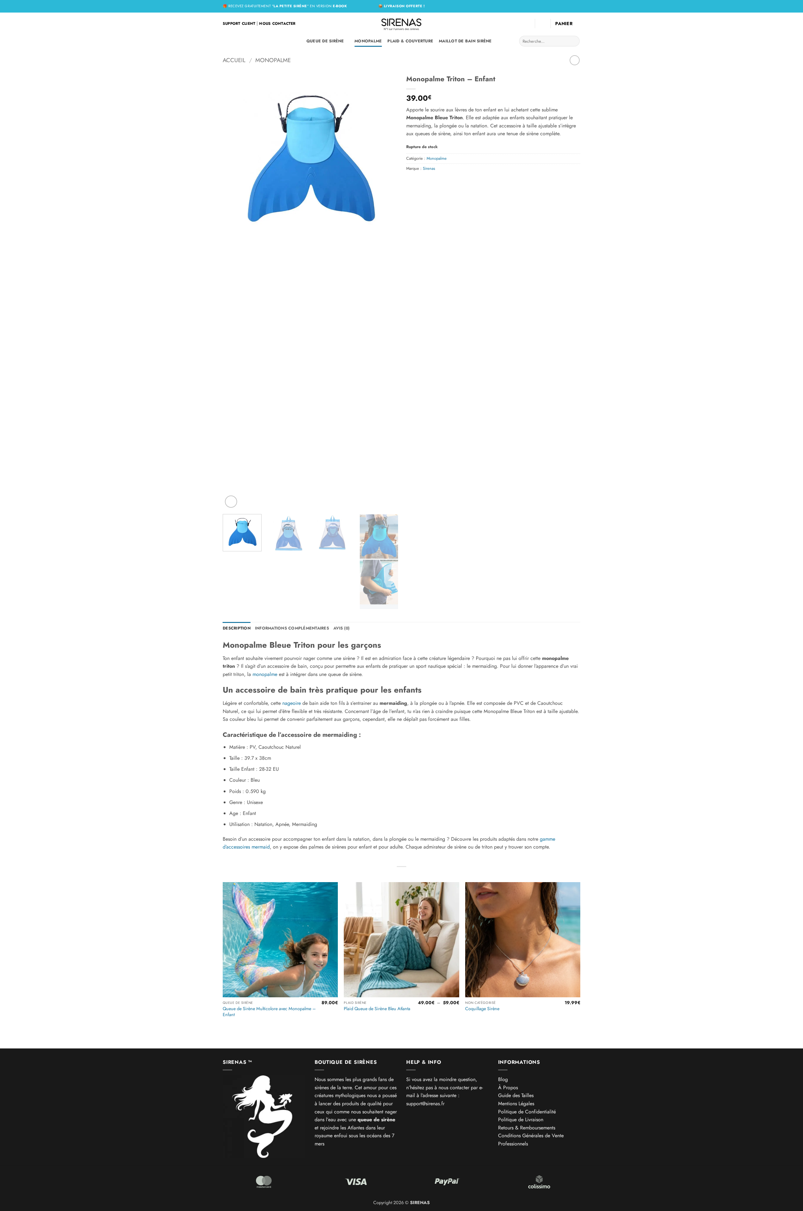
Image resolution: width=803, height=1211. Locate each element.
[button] (543, 23)
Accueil (234, 60)
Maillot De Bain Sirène (465, 41)
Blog (503, 1079)
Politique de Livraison (520, 1119)
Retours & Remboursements (526, 1127)
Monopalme (368, 41)
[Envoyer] (574, 41)
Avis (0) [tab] (341, 628)
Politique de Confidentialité (527, 1111)
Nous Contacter (277, 23)
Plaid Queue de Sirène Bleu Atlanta (377, 1009)
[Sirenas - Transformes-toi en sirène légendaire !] (401, 23)
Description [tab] (237, 628)
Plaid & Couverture (410, 41)
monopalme (265, 674)
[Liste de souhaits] (527, 23)
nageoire (291, 703)
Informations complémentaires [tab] (292, 628)
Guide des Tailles (516, 1095)
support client (239, 23)
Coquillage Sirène (482, 1009)
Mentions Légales (516, 1103)
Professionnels (513, 1143)
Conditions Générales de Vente (531, 1135)
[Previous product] (574, 60)
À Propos (508, 1087)
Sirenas (429, 168)
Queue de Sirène (325, 41)
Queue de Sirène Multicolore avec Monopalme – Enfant (269, 1011)
